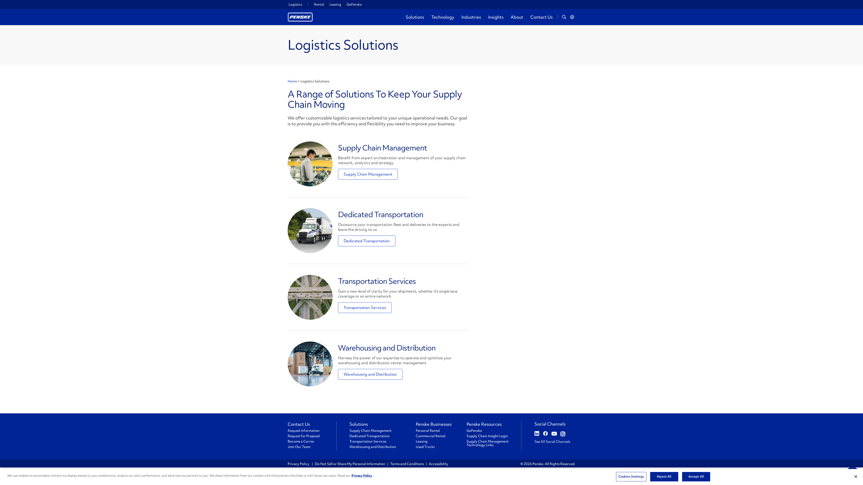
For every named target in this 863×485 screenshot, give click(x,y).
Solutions (415, 17)
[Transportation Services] (310, 297)
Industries (471, 17)
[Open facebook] (545, 434)
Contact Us (541, 17)
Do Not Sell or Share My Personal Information (350, 464)
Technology (442, 17)
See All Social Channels (552, 441)
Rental (319, 4)
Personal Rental (428, 430)
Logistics (295, 4)
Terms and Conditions (407, 464)
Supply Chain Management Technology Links (488, 443)
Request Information (304, 430)
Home (293, 81)
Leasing (335, 4)
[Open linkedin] (536, 434)
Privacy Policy (299, 464)
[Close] (856, 476)
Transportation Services (377, 281)
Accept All (696, 476)
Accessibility (438, 464)
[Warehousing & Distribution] (310, 364)
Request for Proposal (304, 436)
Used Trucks (425, 447)
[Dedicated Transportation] (310, 230)
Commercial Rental (430, 436)
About (517, 17)
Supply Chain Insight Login (487, 436)
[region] (431, 477)
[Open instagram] (563, 434)
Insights (495, 17)
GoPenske (354, 4)
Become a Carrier (301, 441)
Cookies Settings (631, 476)
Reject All (664, 476)
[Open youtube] (554, 434)
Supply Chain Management (382, 148)
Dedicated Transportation (380, 214)
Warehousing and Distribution (387, 348)
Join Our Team (299, 447)
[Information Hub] (310, 163)
